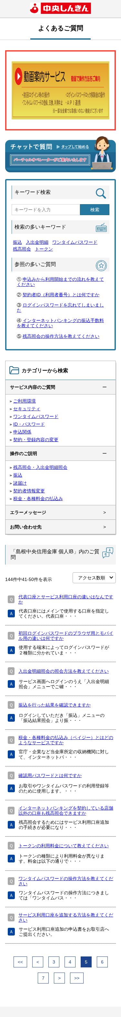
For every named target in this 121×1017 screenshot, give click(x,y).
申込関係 (22, 431)
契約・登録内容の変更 (35, 439)
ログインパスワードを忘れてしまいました (60, 307)
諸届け (20, 483)
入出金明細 (37, 242)
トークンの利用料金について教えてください (63, 845)
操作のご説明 (23, 453)
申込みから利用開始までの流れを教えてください (60, 282)
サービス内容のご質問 (32, 387)
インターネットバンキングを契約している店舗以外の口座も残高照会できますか (65, 810)
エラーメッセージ (28, 512)
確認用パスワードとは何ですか (50, 775)
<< (20, 962)
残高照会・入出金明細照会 (40, 467)
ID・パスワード (29, 424)
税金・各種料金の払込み (38, 498)
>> (76, 978)
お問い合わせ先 (26, 526)
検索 (94, 209)
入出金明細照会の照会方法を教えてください (63, 671)
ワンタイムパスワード (74, 242)
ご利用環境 (24, 401)
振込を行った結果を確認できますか (54, 705)
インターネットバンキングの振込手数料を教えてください (60, 323)
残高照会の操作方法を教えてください (61, 336)
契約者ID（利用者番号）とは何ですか (61, 294)
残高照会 (22, 249)
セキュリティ (26, 408)
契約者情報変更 (29, 490)
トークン (44, 249)
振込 (17, 242)
